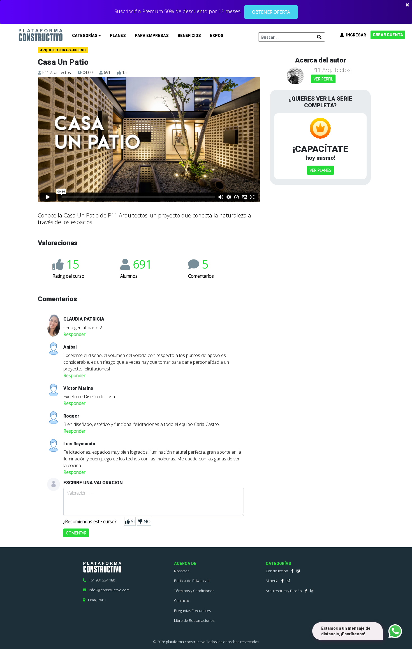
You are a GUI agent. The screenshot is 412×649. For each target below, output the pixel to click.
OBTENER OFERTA (271, 12)
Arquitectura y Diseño (284, 590)
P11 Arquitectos (56, 72)
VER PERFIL (323, 79)
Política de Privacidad (192, 580)
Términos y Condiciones (194, 590)
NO (146, 521)
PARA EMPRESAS (152, 35)
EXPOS (216, 35)
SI (132, 521)
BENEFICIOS (189, 35)
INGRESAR (355, 35)
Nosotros (181, 570)
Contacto (181, 600)
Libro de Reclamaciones (194, 620)
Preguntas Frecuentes (192, 610)
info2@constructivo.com (107, 589)
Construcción (277, 570)
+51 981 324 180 (100, 580)
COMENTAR (76, 533)
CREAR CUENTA (388, 35)
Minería (272, 580)
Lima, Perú (95, 599)
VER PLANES (320, 170)
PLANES (118, 35)
